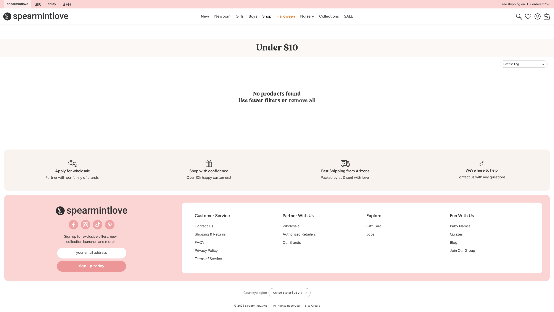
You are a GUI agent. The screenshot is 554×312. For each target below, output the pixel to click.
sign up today (91, 265)
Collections (329, 16)
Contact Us (204, 226)
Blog (453, 242)
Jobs (370, 234)
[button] (267, 16)
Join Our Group (462, 250)
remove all (302, 100)
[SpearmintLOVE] (17, 4)
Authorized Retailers (299, 234)
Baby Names (460, 226)
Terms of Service (208, 259)
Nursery (307, 16)
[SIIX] (38, 4)
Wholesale (291, 226)
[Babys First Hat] (67, 4)
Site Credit (312, 305)
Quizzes (456, 234)
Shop (266, 16)
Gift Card (374, 226)
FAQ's (200, 242)
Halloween (286, 16)
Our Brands (292, 242)
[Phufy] (51, 4)
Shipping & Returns (210, 234)
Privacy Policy (206, 250)
